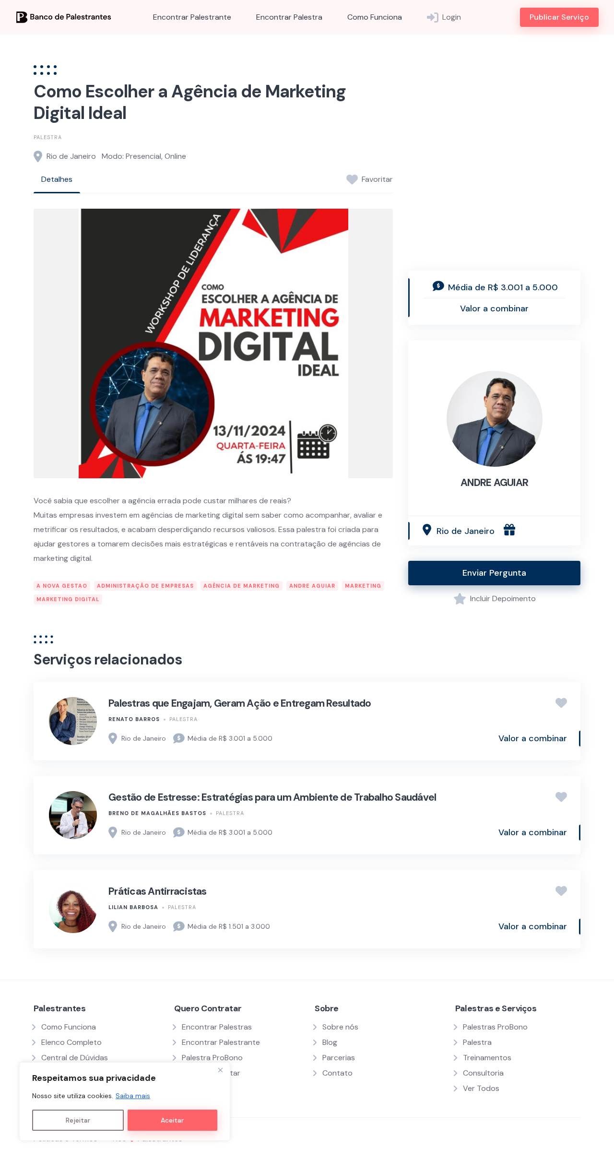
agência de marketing (241, 585)
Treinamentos (487, 1058)
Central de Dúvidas (74, 1058)
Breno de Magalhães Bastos (157, 813)
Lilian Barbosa (133, 907)
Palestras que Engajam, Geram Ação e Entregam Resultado (239, 703)
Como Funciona (374, 17)
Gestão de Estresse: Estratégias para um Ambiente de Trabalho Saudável (272, 797)
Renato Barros (134, 719)
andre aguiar (312, 585)
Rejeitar (78, 1120)
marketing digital (67, 599)
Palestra (48, 137)
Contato (337, 1073)
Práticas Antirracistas (157, 891)
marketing (363, 585)
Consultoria (483, 1073)
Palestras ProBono (495, 1027)
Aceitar (172, 1120)
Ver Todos (481, 1088)
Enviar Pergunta (494, 573)
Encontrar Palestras (217, 1027)
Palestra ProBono (212, 1058)
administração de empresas (145, 585)
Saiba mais (133, 1095)
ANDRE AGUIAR (494, 482)
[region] (124, 1101)
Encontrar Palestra (289, 17)
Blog (329, 1042)
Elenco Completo (71, 1042)
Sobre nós (340, 1027)
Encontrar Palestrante (192, 17)
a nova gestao (61, 585)
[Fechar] (220, 1070)
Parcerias (338, 1058)
